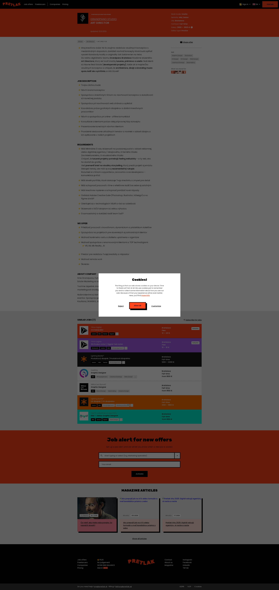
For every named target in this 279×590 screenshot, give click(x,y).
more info (145, 295)
